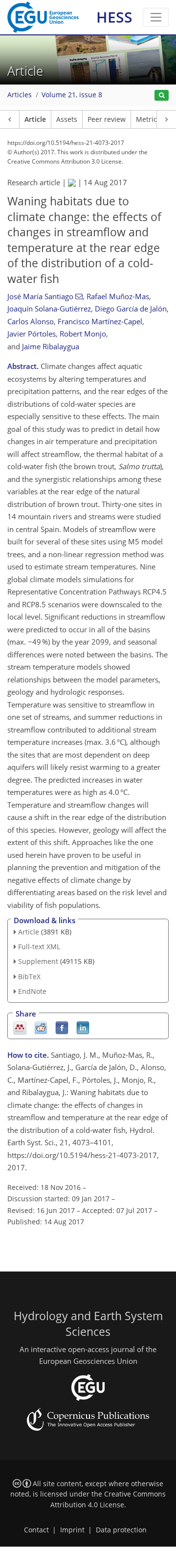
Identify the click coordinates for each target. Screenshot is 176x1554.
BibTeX (29, 976)
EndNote (32, 991)
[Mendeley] (19, 1027)
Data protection (121, 1530)
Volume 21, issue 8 (72, 94)
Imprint (72, 1530)
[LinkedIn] (82, 1027)
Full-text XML (39, 946)
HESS (114, 17)
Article (35, 119)
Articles (19, 94)
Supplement (38, 961)
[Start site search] (161, 95)
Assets (66, 119)
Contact (36, 1530)
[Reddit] (40, 1027)
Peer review (107, 119)
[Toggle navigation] (156, 17)
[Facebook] (61, 1027)
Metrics (148, 119)
